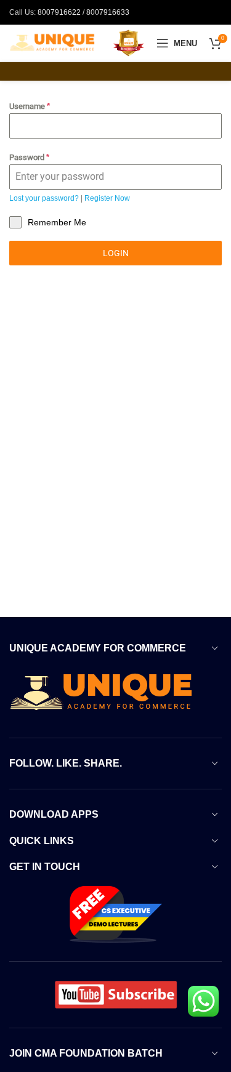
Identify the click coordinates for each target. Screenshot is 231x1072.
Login (116, 253)
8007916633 (107, 12)
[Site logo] (52, 42)
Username (29, 106)
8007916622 (59, 12)
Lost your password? (44, 198)
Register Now (107, 198)
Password (29, 157)
